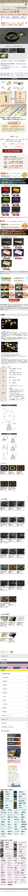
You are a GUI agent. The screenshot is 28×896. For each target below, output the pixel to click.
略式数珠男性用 (15, 16)
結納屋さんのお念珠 (5, 16)
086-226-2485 (22, 7)
